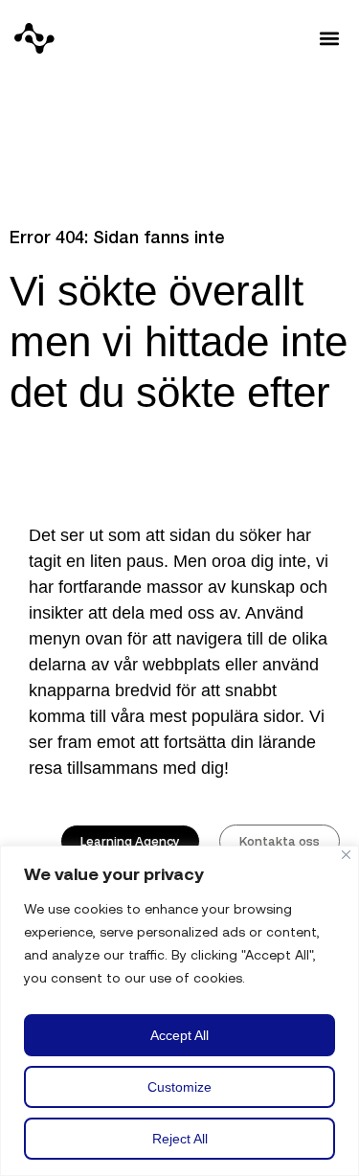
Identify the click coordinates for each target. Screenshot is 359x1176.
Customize (179, 1087)
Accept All (179, 1035)
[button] (329, 39)
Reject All (180, 1138)
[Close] (346, 854)
